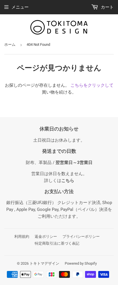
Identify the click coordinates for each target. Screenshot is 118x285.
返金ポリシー (46, 236)
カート (107, 7)
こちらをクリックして (91, 85)
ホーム (9, 44)
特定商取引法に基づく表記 (57, 243)
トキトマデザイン (44, 263)
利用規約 (21, 236)
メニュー (20, 7)
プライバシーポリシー (81, 236)
